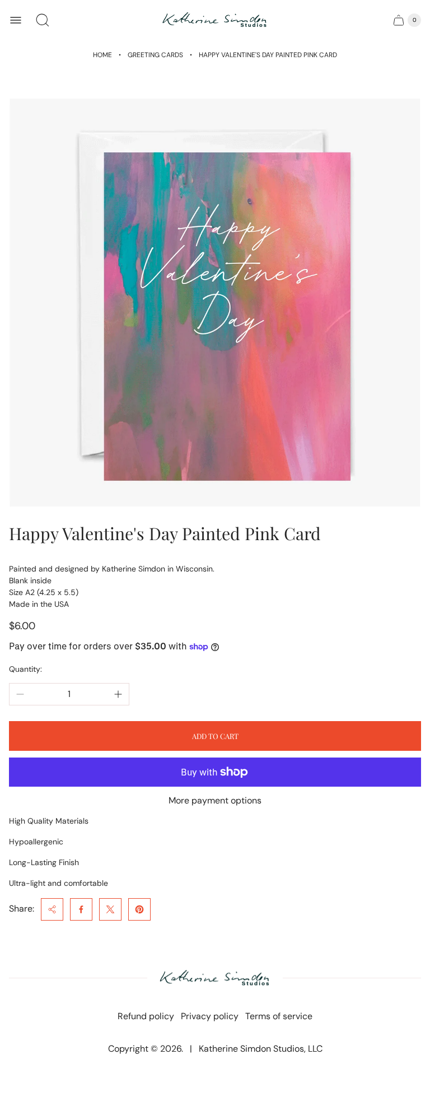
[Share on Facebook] (81, 909)
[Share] (52, 909)
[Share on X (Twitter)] (110, 909)
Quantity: (25, 669)
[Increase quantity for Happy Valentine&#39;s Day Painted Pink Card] (118, 694)
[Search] (42, 20)
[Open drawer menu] (15, 20)
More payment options (215, 801)
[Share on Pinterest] (139, 909)
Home (102, 54)
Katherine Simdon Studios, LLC (260, 1048)
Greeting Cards (155, 54)
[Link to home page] (215, 978)
